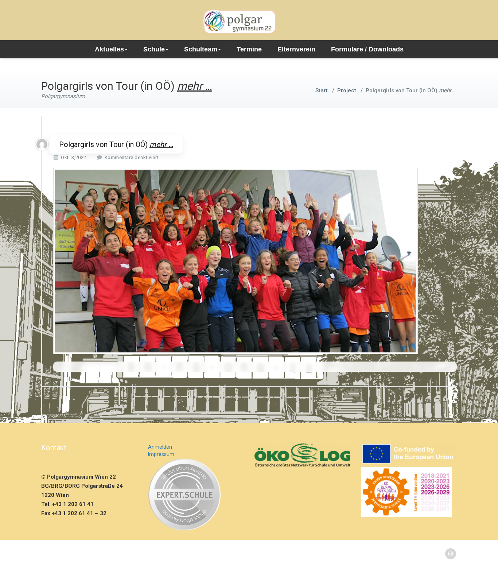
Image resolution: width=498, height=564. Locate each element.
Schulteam (200, 49)
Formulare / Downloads (367, 49)
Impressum (161, 454)
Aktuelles (109, 49)
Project (346, 90)
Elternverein (296, 49)
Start (321, 90)
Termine (249, 49)
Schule (154, 49)
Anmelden (160, 447)
